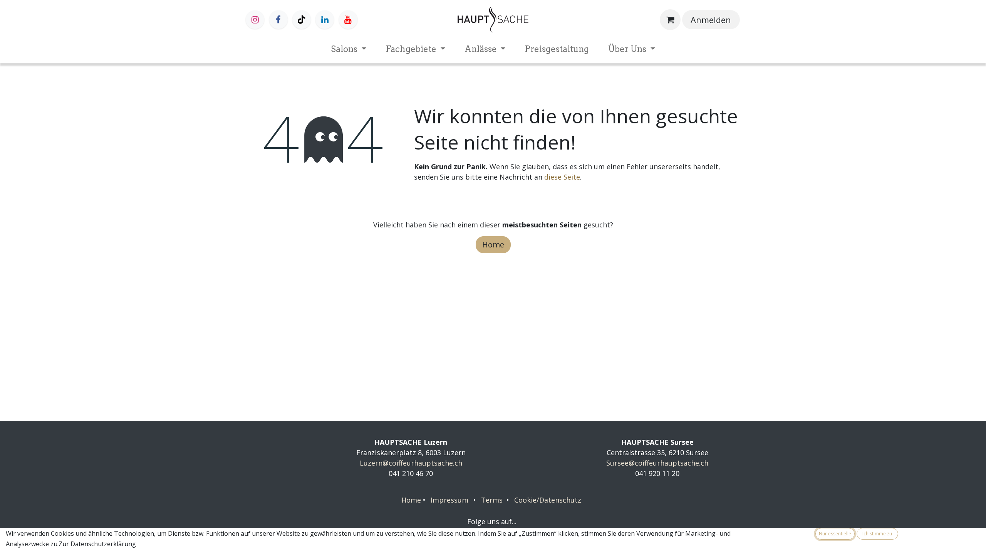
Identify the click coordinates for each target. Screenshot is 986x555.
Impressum (449, 500)
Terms (492, 500)
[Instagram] (255, 19)
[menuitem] (348, 49)
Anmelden (711, 19)
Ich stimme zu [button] (877, 533)
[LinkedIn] (324, 19)
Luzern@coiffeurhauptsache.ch (411, 463)
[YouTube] (348, 19)
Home (493, 244)
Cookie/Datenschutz (547, 500)
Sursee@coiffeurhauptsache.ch (657, 463)
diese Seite (562, 177)
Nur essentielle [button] (835, 533)
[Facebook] (278, 19)
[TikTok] (301, 19)
